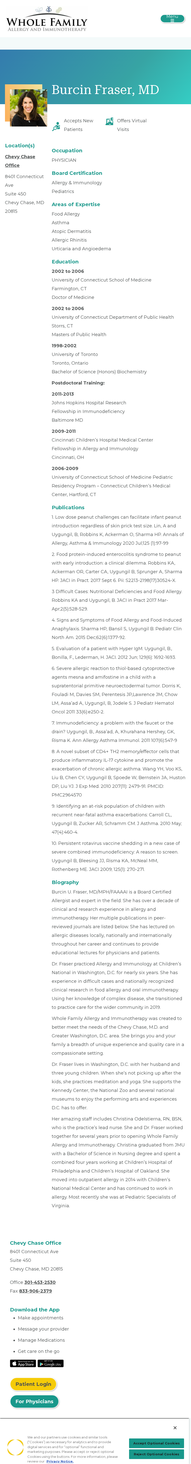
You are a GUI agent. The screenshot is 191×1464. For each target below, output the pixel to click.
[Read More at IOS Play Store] (23, 1363)
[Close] (175, 1427)
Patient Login (33, 1384)
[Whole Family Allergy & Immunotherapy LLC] (47, 18)
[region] (94, 1441)
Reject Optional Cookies (156, 1454)
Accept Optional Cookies (156, 1443)
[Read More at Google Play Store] (51, 1363)
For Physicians (34, 1401)
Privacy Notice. (60, 1461)
